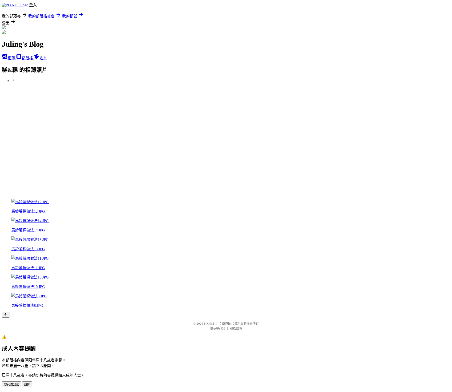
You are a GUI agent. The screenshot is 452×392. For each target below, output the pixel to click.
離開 (27, 384)
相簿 (12, 58)
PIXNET (209, 323)
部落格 (28, 58)
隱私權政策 (217, 328)
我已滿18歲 (11, 384)
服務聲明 (236, 328)
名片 (43, 58)
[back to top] (5, 315)
